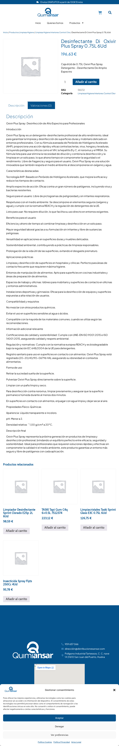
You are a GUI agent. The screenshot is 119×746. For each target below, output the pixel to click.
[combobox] (111, 13)
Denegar (59, 726)
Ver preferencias (59, 735)
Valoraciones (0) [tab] (41, 105)
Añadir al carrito (86, 82)
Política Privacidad (61, 742)
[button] (114, 690)
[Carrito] (100, 13)
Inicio (38, 22)
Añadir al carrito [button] (16, 531)
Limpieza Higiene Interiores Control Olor (52, 32)
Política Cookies (45, 742)
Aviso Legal (76, 742)
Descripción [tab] (16, 105)
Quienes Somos (55, 22)
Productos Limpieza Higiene (21, 32)
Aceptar (59, 718)
